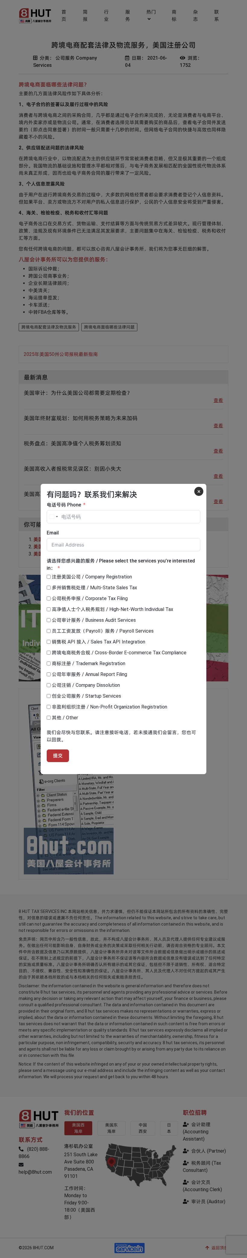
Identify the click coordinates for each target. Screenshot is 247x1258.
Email (53, 533)
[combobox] (53, 516)
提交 (58, 755)
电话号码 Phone (64, 505)
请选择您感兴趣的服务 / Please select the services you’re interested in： (121, 564)
